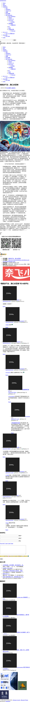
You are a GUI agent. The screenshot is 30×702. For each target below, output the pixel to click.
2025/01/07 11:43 (15, 419)
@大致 (7, 475)
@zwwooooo (11, 396)
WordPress (8, 9)
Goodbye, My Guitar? (8, 568)
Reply (4, 306)
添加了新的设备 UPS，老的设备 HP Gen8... (13, 576)
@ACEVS (8, 372)
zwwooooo (22, 321)
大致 (18, 447)
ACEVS (18, 341)
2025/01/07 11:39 (10, 472)
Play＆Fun (10, 20)
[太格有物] (22, 689)
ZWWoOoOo (3, 0)
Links (4, 37)
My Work (8, 36)
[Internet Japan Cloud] (9, 689)
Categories (5, 6)
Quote (11, 543)
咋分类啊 (8, 13)
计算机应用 (11, 29)
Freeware (13, 30)
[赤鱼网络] (4, 698)
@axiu (7, 522)
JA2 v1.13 (5, 32)
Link (6, 543)
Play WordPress (11, 16)
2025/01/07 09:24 (12, 392)
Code (9, 543)
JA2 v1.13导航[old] (10, 33)
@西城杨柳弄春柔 (15, 422)
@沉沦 (7, 324)
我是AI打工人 (6, 573)
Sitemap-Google (16, 700)
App (7, 8)
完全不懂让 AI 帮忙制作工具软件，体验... (13, 570)
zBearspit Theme (24, 700)
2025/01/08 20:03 (10, 520)
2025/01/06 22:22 (10, 370)
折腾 (7, 12)
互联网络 (10, 23)
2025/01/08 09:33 (7, 496)
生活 (9, 28)
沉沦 (18, 300)
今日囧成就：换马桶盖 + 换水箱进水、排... (13, 565)
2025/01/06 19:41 (10, 322)
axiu (18, 495)
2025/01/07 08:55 (7, 448)
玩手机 (13, 22)
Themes (4, 5)
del (3, 543)
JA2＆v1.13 (8, 10)
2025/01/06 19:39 (7, 301)
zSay (4, 4)
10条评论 (13, 88)
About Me (5, 35)
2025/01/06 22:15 (7, 343)
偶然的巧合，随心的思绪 (14, 258)
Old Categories (9, 15)
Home (4, 3)
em (1, 543)
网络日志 (13, 25)
